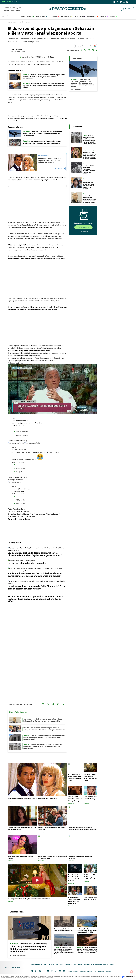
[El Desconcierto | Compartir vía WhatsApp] (89, 50)
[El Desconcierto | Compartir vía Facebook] (81, 50)
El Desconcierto (12, 22)
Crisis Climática (16, 2)
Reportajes (79, 16)
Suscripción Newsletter (86, 971)
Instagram (40, 971)
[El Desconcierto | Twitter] (118, 1)
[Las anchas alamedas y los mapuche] (21, 561)
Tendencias (53, 16)
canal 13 (11, 511)
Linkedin (48, 971)
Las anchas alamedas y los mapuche (27, 563)
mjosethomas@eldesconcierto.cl (9, 977)
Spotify (52, 971)
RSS (95, 971)
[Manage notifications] (131, 971)
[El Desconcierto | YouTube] (124, 1)
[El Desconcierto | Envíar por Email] (92, 50)
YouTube (44, 971)
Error (15, 511)
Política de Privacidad (72, 971)
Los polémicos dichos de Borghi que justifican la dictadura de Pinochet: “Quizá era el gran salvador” (35, 554)
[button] (127, 9)
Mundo (112, 16)
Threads (60, 971)
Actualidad (40, 16)
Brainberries (43, 156)
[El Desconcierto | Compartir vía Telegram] (96, 50)
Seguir (13, 418)
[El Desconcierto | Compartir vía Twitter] (85, 50)
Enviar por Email (13, 516)
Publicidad (101, 971)
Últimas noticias (36, 965)
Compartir (56, 514)
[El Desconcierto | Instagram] (120, 2)
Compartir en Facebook (16, 514)
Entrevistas (91, 16)
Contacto (108, 971)
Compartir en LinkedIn (27, 516)
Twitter (36, 971)
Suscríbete (83, 227)
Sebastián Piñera (23, 511)
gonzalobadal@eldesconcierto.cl (45, 977)
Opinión (103, 16)
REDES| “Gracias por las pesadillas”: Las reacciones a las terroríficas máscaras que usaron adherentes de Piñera (35, 599)
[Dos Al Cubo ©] (128, 978)
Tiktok (56, 971)
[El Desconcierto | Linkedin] (127, 2)
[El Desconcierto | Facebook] (114, 2)
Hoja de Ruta (66, 16)
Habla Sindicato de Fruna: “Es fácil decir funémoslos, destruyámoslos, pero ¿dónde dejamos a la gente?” (35, 575)
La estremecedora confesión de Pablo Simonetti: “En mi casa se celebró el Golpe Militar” (36, 587)
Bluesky (64, 971)
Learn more (58, 168)
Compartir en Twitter (31, 514)
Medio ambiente (27, 16)
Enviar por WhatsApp (45, 514)
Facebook (32, 971)
